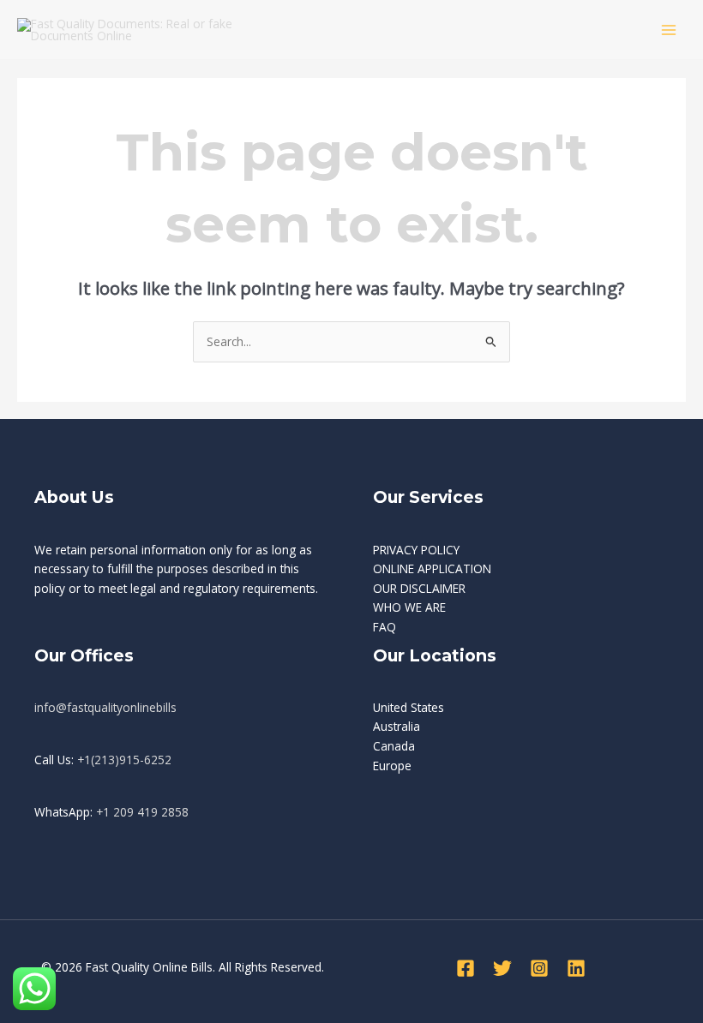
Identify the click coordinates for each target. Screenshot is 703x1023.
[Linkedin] (576, 968)
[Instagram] (539, 968)
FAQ (384, 627)
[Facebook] (465, 968)
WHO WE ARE (409, 607)
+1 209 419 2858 (142, 812)
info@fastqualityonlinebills (105, 707)
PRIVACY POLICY (416, 549)
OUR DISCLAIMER (419, 588)
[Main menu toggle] (669, 29)
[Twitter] (502, 968)
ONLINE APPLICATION (432, 568)
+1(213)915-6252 (124, 759)
